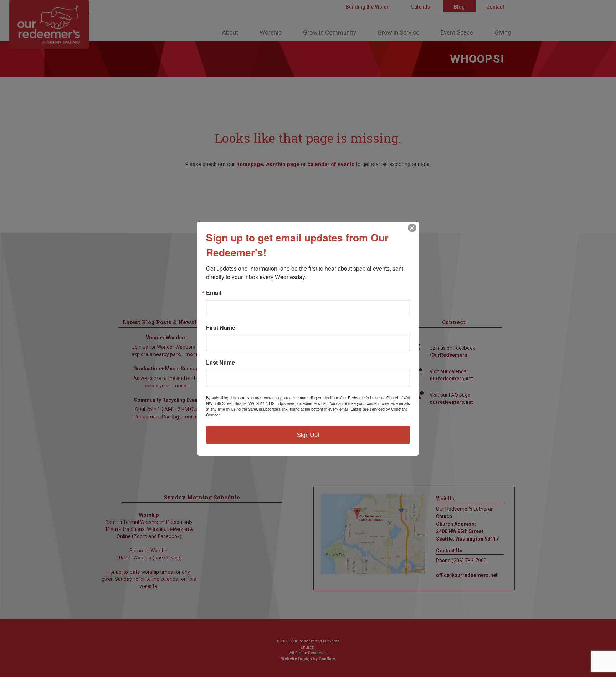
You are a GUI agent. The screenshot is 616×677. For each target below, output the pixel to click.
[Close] (412, 228)
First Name (220, 327)
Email (213, 293)
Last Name (220, 362)
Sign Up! (308, 435)
